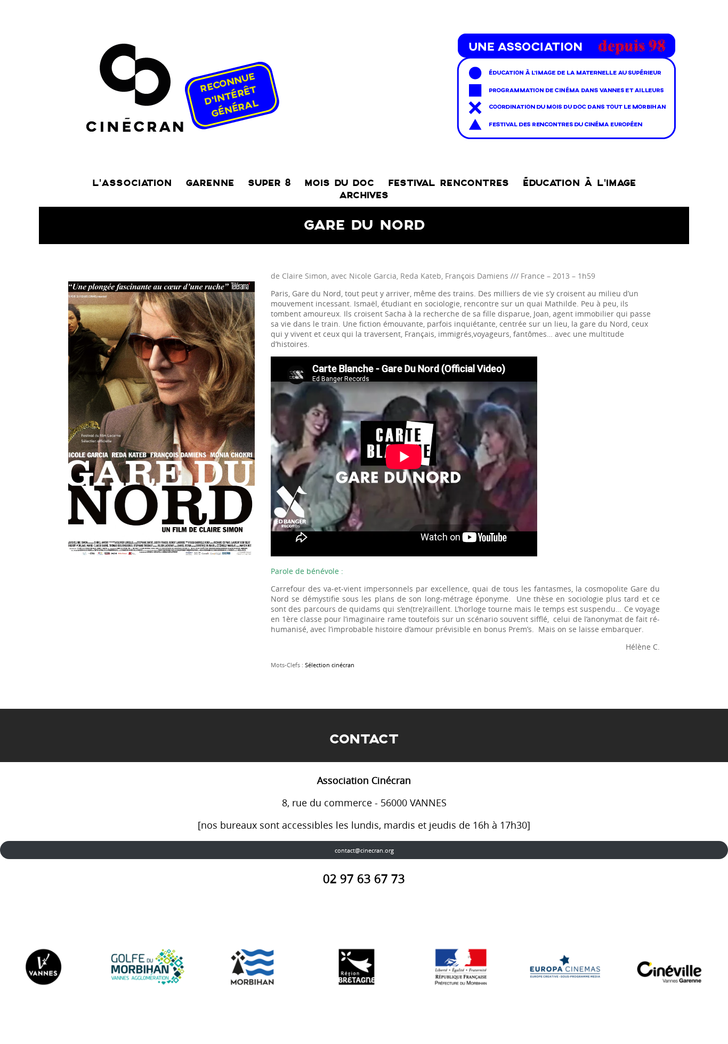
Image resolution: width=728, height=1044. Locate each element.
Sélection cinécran (329, 665)
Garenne (209, 183)
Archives (364, 195)
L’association (132, 183)
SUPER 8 (269, 183)
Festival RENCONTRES (448, 183)
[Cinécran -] (378, 83)
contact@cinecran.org (364, 850)
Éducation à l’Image (579, 183)
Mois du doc (339, 183)
